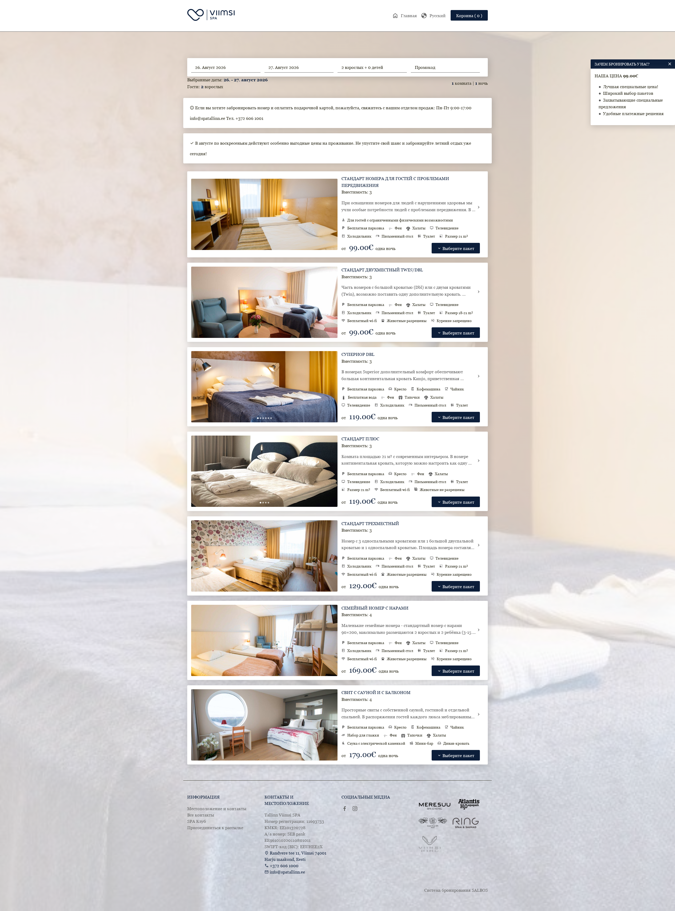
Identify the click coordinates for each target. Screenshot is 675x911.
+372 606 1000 (284, 865)
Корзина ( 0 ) (469, 15)
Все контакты (200, 815)
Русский (433, 15)
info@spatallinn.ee (287, 872)
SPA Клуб (196, 821)
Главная (404, 15)
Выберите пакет (455, 248)
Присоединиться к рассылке (215, 827)
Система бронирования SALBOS (456, 890)
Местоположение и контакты (216, 808)
